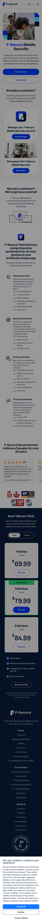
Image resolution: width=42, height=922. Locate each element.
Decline (21, 912)
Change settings (21, 918)
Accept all (21, 907)
